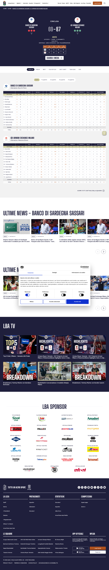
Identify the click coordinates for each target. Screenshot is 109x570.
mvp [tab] (80, 69)
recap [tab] (38, 69)
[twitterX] (95, 487)
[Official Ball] (67, 439)
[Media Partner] (67, 459)
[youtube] (91, 487)
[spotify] (104, 487)
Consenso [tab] (30, 272)
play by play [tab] (52, 69)
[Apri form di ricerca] (104, 3)
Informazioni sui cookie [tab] (78, 272)
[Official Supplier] (16, 459)
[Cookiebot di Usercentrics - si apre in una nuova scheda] (82, 267)
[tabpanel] (54, 135)
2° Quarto (53, 80)
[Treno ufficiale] (41, 439)
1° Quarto (44, 80)
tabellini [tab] (30, 69)
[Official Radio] (54, 470)
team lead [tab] (72, 69)
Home (4, 8)
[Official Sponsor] (16, 429)
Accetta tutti (77, 301)
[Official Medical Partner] (16, 439)
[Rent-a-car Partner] (16, 449)
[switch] (45, 295)
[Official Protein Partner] (93, 419)
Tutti (36, 80)
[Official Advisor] (80, 470)
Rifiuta (31, 301)
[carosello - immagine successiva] (103, 251)
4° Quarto (71, 80)
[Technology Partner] (93, 429)
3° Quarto (62, 80)
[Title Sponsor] (16, 419)
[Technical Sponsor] (93, 439)
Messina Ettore (23, 140)
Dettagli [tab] (54, 272)
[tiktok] (98, 487)
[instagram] (82, 487)
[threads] (85, 487)
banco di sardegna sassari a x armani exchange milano (30, 8)
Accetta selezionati (54, 301)
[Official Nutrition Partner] (93, 449)
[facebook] (79, 487)
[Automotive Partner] (67, 419)
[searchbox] (54, 2)
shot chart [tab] (62, 69)
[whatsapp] (101, 487)
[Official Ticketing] (41, 449)
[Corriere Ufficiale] (41, 459)
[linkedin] (88, 487)
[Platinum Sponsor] (41, 419)
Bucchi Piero (22, 88)
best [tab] (44, 69)
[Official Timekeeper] (67, 449)
